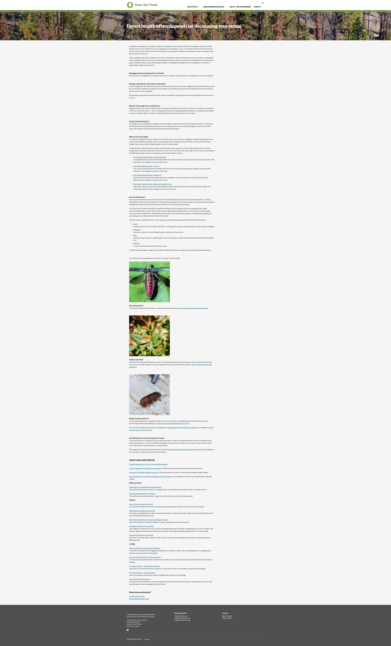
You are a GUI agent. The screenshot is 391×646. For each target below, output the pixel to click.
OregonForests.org (180, 616)
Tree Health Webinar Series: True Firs (146, 166)
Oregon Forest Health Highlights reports (143, 472)
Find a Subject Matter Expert (139, 599)
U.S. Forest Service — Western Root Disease (144, 566)
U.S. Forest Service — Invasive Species (142, 573)
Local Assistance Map (136, 596)
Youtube (128, 630)
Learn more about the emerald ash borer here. (192, 308)
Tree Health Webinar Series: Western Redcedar (149, 157)
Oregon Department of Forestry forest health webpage (148, 464)
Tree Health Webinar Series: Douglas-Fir (147, 175)
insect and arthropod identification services (181, 449)
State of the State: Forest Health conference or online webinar (150, 476)
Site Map (146, 639)
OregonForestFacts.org (182, 620)
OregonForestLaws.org (182, 618)
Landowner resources (213, 7)
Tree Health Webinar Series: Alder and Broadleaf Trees (152, 184)
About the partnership (240, 7)
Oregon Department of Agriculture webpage (144, 468)
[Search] (262, 2)
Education (192, 7)
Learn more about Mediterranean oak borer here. (173, 423)
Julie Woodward (227, 616)
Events (257, 7)
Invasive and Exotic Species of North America (145, 557)
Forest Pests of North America (139, 579)
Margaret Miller (227, 618)
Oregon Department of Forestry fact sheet (181, 427)
